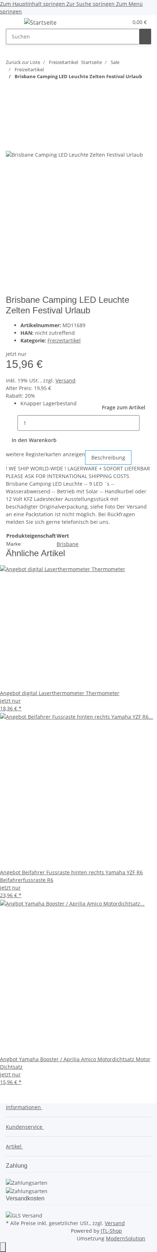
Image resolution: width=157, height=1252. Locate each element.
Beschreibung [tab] (108, 457)
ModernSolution (125, 1238)
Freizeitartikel (64, 340)
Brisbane (67, 544)
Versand (65, 380)
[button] (113, 22)
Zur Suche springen (91, 3)
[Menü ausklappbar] (15, 23)
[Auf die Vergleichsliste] (12, 142)
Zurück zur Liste (23, 62)
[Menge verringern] (12, 423)
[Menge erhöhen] (145, 423)
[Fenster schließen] (12, 127)
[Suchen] (145, 36)
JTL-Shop (111, 1230)
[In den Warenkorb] (12, 115)
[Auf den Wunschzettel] (25, 142)
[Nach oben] (3, 1247)
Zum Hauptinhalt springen (33, 3)
